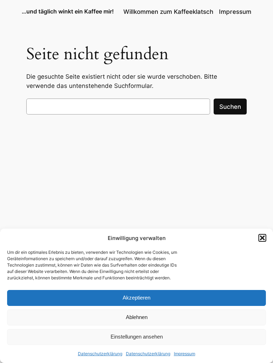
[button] (262, 237)
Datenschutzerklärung (100, 353)
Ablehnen (137, 317)
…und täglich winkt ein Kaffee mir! (68, 11)
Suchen (230, 106)
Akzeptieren (136, 298)
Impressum (184, 353)
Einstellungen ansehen (137, 337)
